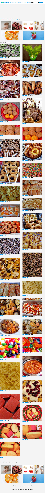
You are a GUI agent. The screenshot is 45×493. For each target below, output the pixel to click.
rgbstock (5, 2)
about (32, 485)
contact (25, 2)
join (40, 2)
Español (20, 486)
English (13, 486)
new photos (12, 2)
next (8, 461)
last (9, 461)
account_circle (5, 57)
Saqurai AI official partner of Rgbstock (28, 489)
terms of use (28, 485)
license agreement (23, 485)
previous (2, 461)
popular (16, 2)
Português (26, 486)
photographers (30, 2)
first (0, 461)
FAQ (22, 2)
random (19, 2)
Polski (23, 486)
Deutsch (16, 486)
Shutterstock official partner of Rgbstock (17, 489)
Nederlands (31, 486)
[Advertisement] (22, 11)
